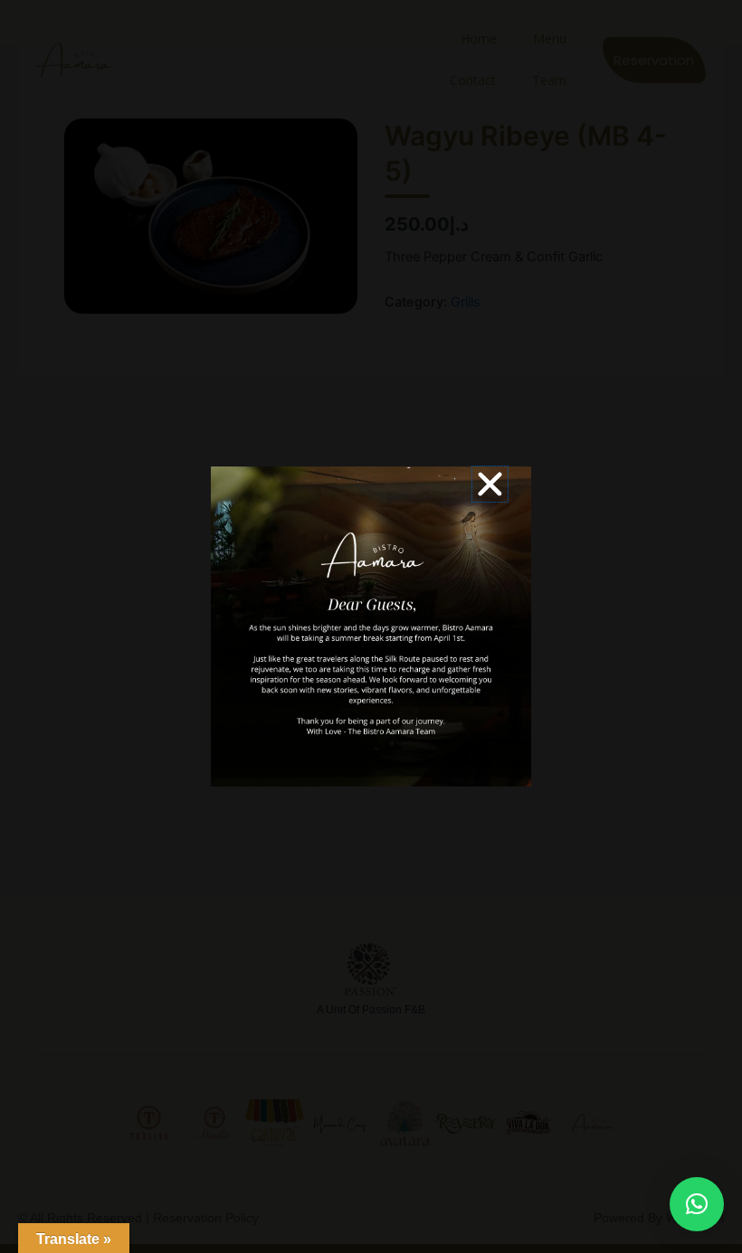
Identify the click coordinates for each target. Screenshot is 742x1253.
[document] (371, 626)
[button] (697, 1204)
